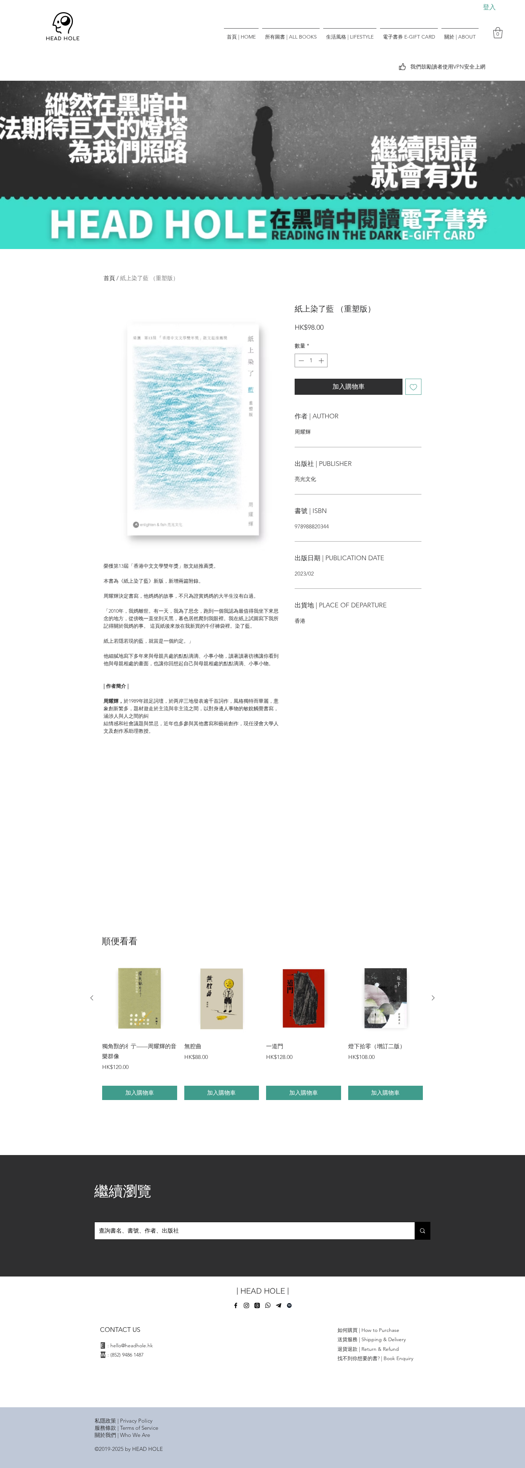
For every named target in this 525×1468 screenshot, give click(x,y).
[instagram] (246, 1305)
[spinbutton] (311, 360)
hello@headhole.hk (131, 1345)
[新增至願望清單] (413, 387)
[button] (497, 32)
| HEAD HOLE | (262, 1290)
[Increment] (322, 360)
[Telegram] (278, 1305)
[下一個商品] (433, 998)
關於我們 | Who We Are (122, 1435)
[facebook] (235, 1305)
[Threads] (257, 1305)
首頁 (109, 278)
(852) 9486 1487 (127, 1355)
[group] (263, 1030)
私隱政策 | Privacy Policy (123, 1420)
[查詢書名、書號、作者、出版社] (422, 1230)
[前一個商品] (92, 998)
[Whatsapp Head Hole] (267, 1305)
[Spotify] (289, 1305)
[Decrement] (300, 360)
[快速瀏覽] (139, 998)
